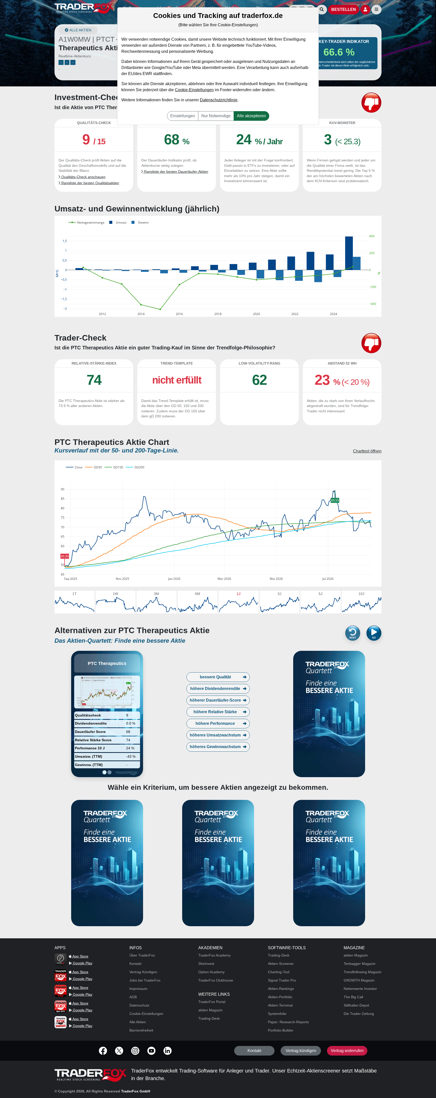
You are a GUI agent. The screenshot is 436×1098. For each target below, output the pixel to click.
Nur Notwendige (216, 116)
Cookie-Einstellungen (194, 90)
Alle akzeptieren (251, 116)
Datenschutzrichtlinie (218, 100)
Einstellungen (182, 116)
